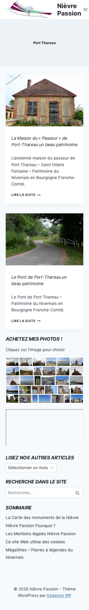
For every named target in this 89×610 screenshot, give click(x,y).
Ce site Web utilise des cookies (35, 541)
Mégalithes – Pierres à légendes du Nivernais (39, 554)
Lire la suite (25, 195)
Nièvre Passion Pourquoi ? (31, 525)
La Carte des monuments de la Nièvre (42, 517)
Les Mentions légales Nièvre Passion (41, 533)
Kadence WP (59, 595)
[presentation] (44, 100)
